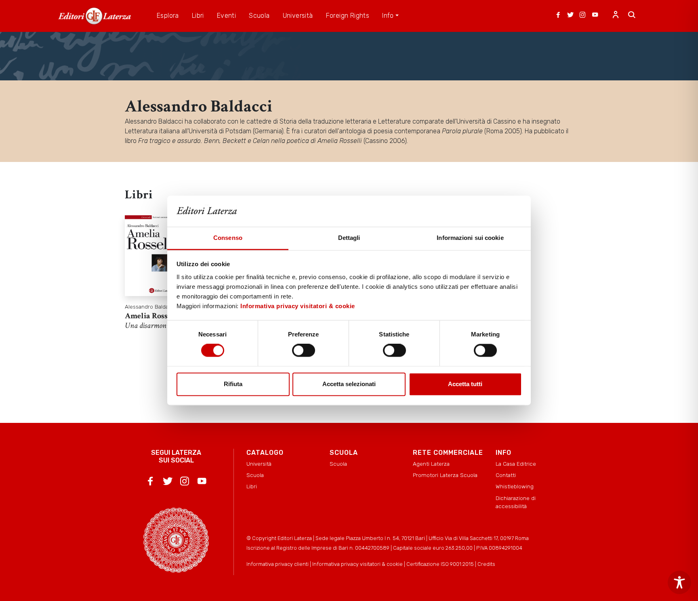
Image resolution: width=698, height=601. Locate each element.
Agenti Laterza (431, 463)
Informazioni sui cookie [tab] (470, 237)
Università (258, 463)
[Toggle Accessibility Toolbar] (679, 582)
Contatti (506, 475)
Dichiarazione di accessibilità (516, 502)
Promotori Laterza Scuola (445, 475)
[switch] (303, 350)
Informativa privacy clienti (277, 564)
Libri (251, 486)
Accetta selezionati (349, 383)
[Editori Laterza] (94, 16)
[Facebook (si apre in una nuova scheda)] (558, 15)
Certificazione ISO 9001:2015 (440, 564)
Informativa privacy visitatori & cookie (297, 306)
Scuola (255, 475)
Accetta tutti (465, 383)
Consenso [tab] (227, 237)
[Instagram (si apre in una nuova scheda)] (582, 15)
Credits (486, 564)
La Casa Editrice (516, 463)
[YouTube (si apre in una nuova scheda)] (595, 15)
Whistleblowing (515, 486)
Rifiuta (233, 383)
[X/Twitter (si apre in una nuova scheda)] (570, 15)
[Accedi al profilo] (616, 15)
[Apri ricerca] (632, 15)
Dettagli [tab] (349, 237)
